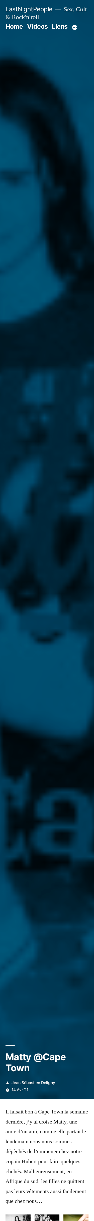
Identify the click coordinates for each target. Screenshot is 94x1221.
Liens (60, 26)
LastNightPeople (29, 9)
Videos (37, 26)
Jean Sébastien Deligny (33, 1082)
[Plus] (75, 27)
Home (14, 26)
